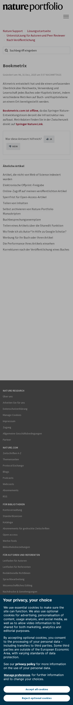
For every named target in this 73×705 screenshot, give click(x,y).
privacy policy (25, 664)
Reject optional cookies (37, 698)
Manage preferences (17, 675)
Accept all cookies (37, 689)
